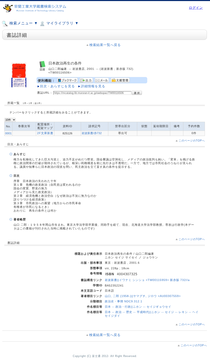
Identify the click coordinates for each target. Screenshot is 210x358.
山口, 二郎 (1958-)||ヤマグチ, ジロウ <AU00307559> (143, 296)
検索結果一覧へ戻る (105, 45)
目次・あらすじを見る (57, 86)
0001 (8, 133)
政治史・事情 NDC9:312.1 (123, 301)
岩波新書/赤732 (92, 133)
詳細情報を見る (93, 86)
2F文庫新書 (45, 133)
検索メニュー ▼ (23, 23)
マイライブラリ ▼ (62, 23)
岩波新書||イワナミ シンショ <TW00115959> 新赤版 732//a (147, 280)
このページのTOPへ (192, 140)
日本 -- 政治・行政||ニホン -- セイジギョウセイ (138, 306)
